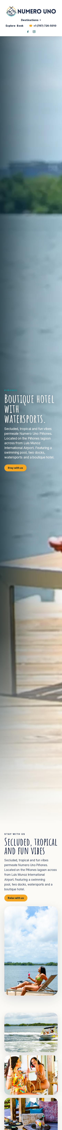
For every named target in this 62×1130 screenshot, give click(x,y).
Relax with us (16, 897)
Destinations (30, 20)
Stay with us (15, 467)
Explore (10, 26)
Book (20, 26)
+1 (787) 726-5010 (44, 25)
